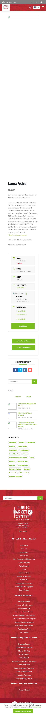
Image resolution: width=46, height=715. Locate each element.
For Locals (12, 473)
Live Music (21, 319)
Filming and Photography (24, 587)
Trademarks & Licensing (24, 583)
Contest (12, 446)
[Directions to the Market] (35, 2)
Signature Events (24, 644)
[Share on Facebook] (15, 370)
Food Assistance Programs (24, 668)
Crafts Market (23, 465)
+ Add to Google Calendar (23, 341)
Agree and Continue (23, 711)
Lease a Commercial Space (24, 622)
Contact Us (23, 531)
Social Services (14, 454)
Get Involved (24, 632)
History (12, 461)
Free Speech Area (24, 629)
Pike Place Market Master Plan (24, 559)
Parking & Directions (24, 576)
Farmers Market (15, 469)
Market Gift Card (24, 651)
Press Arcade (24, 590)
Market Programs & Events (24, 638)
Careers (24, 549)
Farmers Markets (24, 665)
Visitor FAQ (24, 580)
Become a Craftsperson (24, 605)
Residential (24, 450)
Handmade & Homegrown (18, 458)
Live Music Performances (21, 313)
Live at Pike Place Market (24, 626)
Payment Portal (24, 690)
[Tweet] (20, 370)
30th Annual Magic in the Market (27, 405)
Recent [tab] (28, 397)
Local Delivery (24, 654)
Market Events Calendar (24, 648)
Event (25, 454)
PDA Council (24, 556)
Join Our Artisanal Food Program (24, 619)
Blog (24, 569)
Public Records (24, 566)
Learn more (37, 707)
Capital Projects (24, 563)
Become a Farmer (24, 608)
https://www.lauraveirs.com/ (17, 235)
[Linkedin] (25, 370)
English (37, 7)
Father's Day (22, 446)
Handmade (31, 442)
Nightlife (12, 465)
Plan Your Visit (23, 461)
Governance (24, 552)
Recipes (27, 469)
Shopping (12, 442)
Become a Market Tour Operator (24, 615)
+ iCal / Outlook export (23, 347)
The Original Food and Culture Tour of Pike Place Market (27, 424)
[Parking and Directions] (31, 2)
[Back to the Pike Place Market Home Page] (6, 7)
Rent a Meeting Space (24, 678)
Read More (20, 288)
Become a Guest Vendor (24, 612)
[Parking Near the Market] (41, 2)
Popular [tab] (18, 397)
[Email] (30, 370)
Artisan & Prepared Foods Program (24, 661)
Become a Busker (24, 602)
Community (13, 450)
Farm (32, 458)
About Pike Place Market (24, 539)
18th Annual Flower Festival (25, 414)
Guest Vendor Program (24, 672)
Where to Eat (24, 473)
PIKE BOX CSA (24, 658)
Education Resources (24, 675)
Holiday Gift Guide (15, 476)
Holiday (21, 442)
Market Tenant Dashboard (24, 684)
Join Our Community (24, 595)
